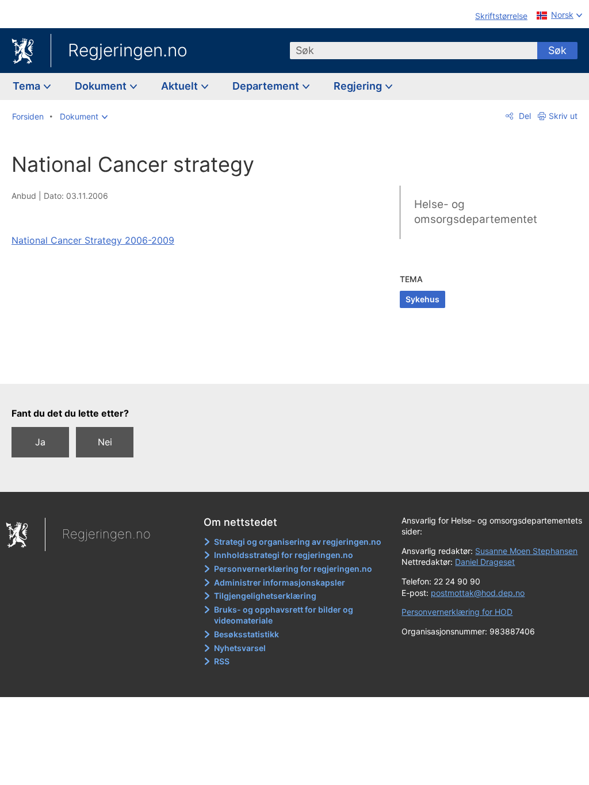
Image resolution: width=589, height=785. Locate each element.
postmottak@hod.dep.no (478, 593)
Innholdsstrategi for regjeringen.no (283, 555)
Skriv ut (563, 116)
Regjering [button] (359, 86)
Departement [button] (266, 86)
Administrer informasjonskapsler (279, 582)
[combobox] (413, 50)
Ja (40, 442)
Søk (557, 50)
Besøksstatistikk (246, 634)
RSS (222, 661)
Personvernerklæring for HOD (456, 612)
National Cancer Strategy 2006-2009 (93, 240)
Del (524, 116)
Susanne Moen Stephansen (526, 551)
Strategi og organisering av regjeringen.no (297, 542)
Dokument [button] (102, 86)
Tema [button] (28, 86)
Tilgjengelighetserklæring (265, 596)
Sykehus (422, 299)
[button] (84, 116)
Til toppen (176, 366)
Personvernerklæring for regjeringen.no (293, 569)
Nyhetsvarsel (240, 648)
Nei (105, 442)
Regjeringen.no (128, 50)
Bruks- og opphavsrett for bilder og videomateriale (283, 615)
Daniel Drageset (485, 562)
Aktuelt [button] (180, 86)
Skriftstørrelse (501, 16)
